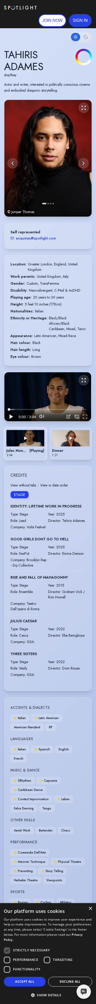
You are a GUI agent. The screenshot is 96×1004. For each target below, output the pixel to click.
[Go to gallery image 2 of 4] (48, 203)
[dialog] (48, 953)
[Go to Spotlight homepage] (20, 7)
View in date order (54, 485)
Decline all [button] (70, 981)
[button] (80, 20)
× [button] (90, 909)
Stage (19, 494)
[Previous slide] (12, 163)
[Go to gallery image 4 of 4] (53, 203)
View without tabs (23, 485)
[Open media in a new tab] (68, 416)
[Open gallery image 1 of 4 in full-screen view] (48, 158)
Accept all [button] (24, 981)
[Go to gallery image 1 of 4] (44, 203)
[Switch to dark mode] (80, 37)
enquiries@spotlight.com (36, 238)
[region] (47, 396)
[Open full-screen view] (84, 108)
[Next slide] (83, 163)
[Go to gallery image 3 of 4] (50, 203)
